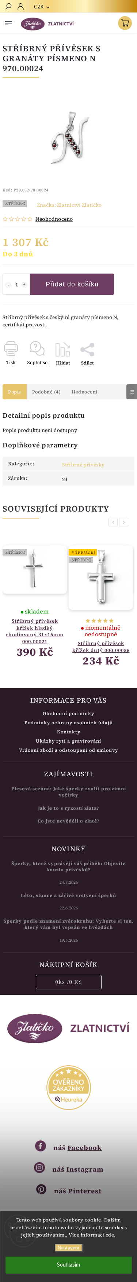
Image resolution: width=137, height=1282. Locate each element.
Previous (114, 522)
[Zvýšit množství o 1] (24, 285)
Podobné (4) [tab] (46, 392)
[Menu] (8, 21)
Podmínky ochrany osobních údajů (68, 722)
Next (125, 522)
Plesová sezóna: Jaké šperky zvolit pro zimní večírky (68, 791)
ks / (68, 982)
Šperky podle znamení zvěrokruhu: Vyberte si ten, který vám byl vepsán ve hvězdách (69, 924)
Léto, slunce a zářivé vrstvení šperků (68, 895)
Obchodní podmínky (68, 713)
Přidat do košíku (72, 284)
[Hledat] (8, 6)
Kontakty (68, 732)
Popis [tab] (14, 392)
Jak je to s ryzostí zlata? (68, 808)
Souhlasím (68, 1265)
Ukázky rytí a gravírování (68, 741)
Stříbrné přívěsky (83, 464)
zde (110, 1235)
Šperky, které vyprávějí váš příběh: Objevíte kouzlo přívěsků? (68, 866)
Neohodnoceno (54, 218)
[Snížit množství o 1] (8, 285)
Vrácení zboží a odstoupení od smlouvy (68, 750)
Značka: (69, 205)
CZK (39, 7)
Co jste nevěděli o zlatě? (69, 821)
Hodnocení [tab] (85, 392)
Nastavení (68, 1247)
